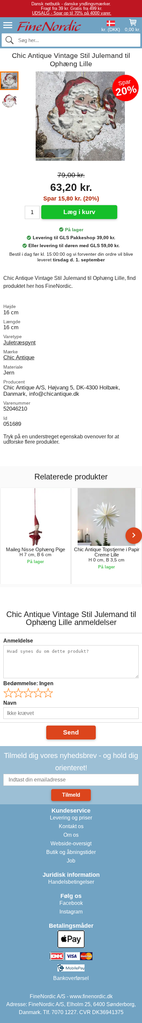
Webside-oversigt (71, 843)
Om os (71, 835)
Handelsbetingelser (71, 882)
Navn (10, 703)
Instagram (71, 911)
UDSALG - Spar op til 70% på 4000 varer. (71, 13)
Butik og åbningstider (71, 852)
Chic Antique (18, 357)
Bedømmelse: (28, 683)
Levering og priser (71, 818)
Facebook (71, 903)
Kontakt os (71, 826)
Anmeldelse (18, 641)
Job (71, 861)
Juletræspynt (19, 342)
